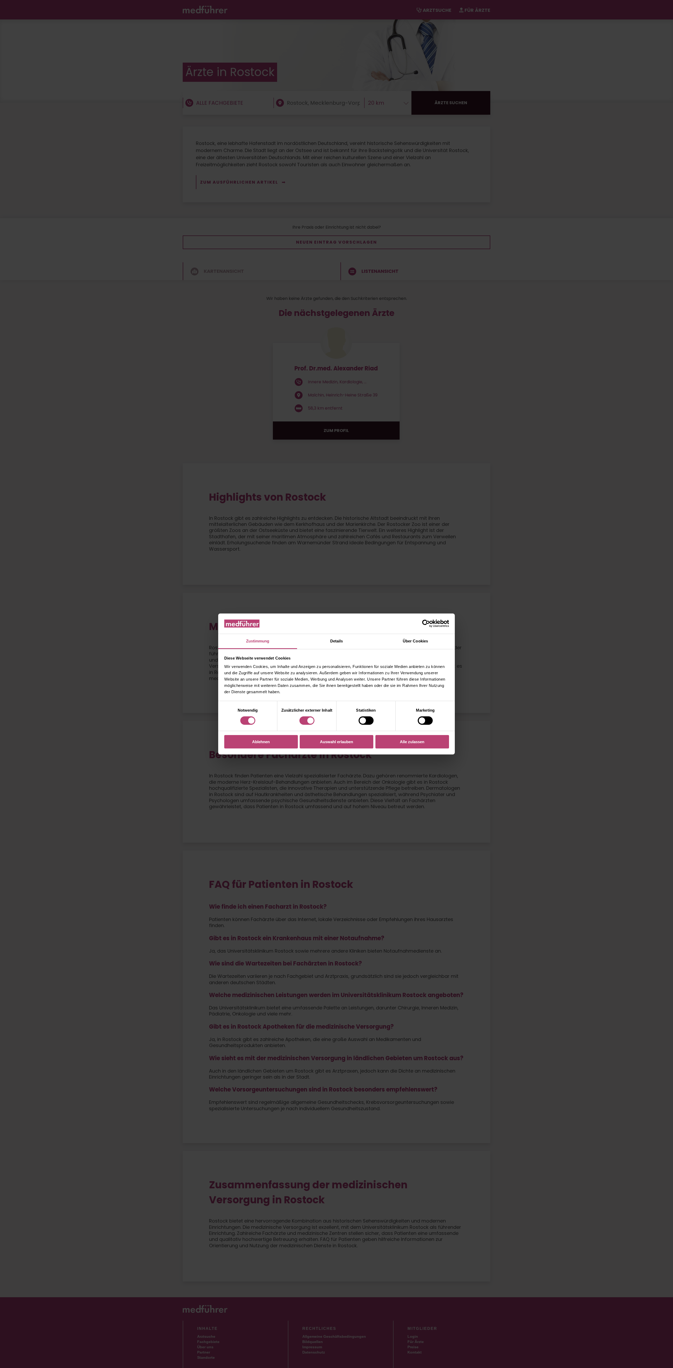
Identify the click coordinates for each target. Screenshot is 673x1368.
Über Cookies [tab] (415, 641)
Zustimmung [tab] (257, 641)
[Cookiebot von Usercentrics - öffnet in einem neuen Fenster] (426, 623)
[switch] (306, 720)
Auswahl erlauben (336, 742)
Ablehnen (261, 742)
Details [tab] (336, 641)
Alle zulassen (412, 742)
